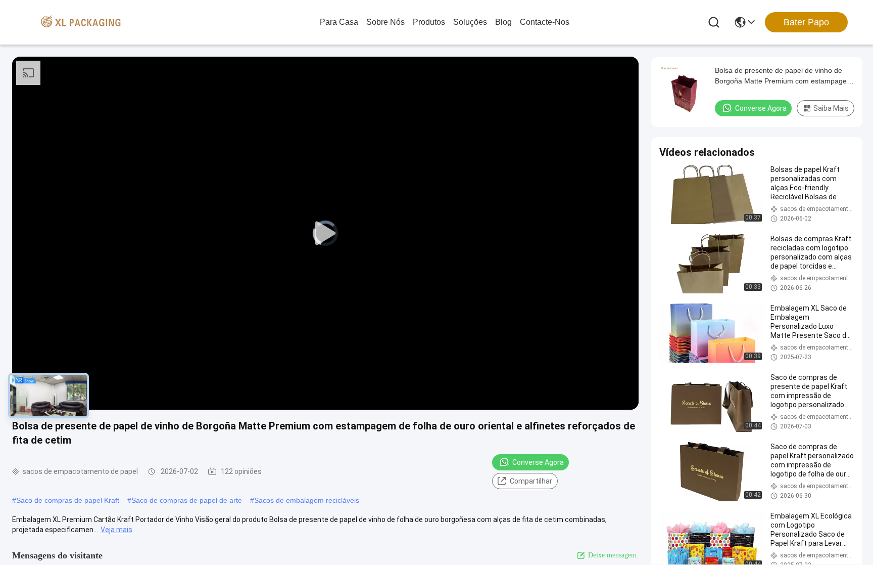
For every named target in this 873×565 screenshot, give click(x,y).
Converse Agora (538, 462)
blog (503, 22)
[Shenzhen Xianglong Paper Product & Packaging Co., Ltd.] (80, 22)
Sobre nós (385, 22)
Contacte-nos (544, 22)
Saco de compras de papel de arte (186, 500)
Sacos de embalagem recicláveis (306, 500)
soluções (470, 22)
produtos (429, 22)
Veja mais (116, 530)
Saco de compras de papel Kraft (67, 500)
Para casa (339, 22)
